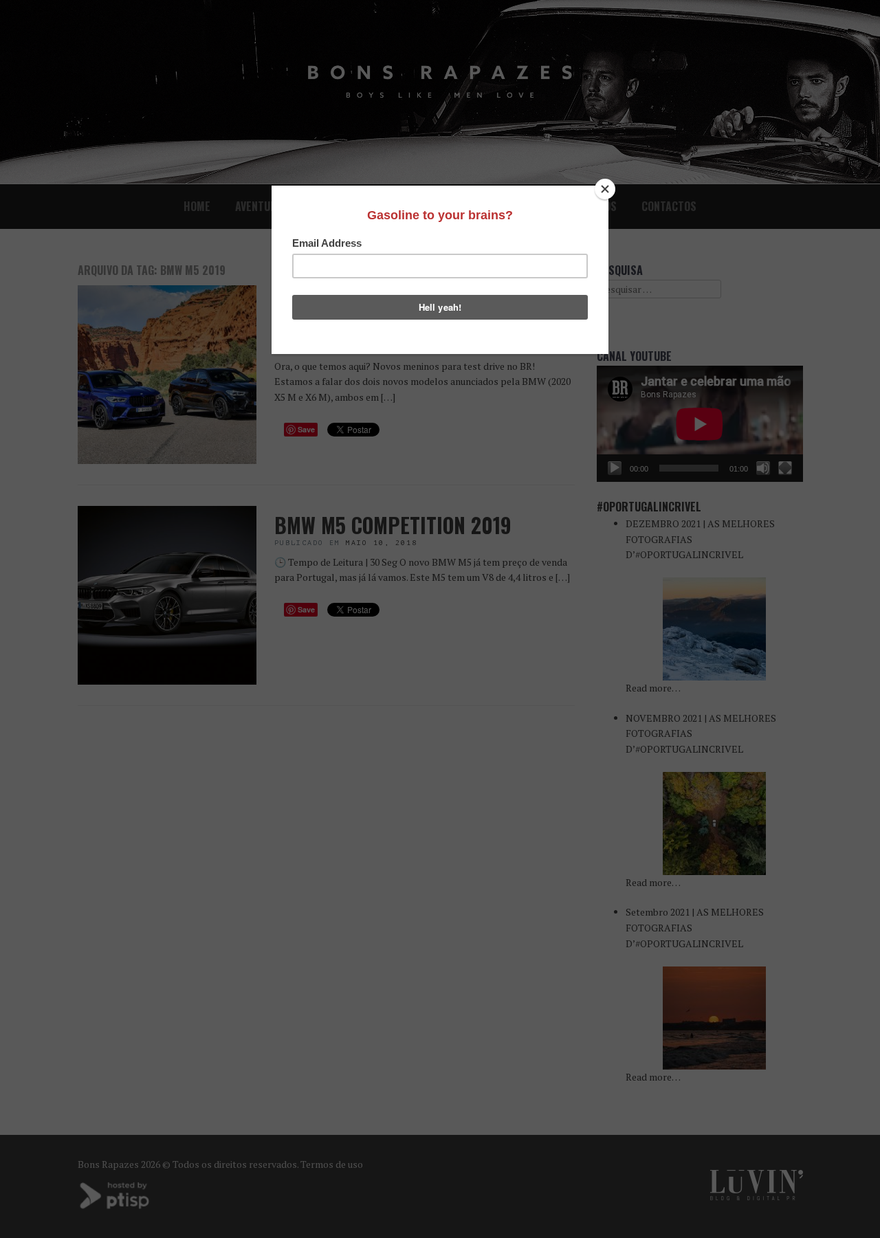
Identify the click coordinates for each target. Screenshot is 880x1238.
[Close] (605, 189)
